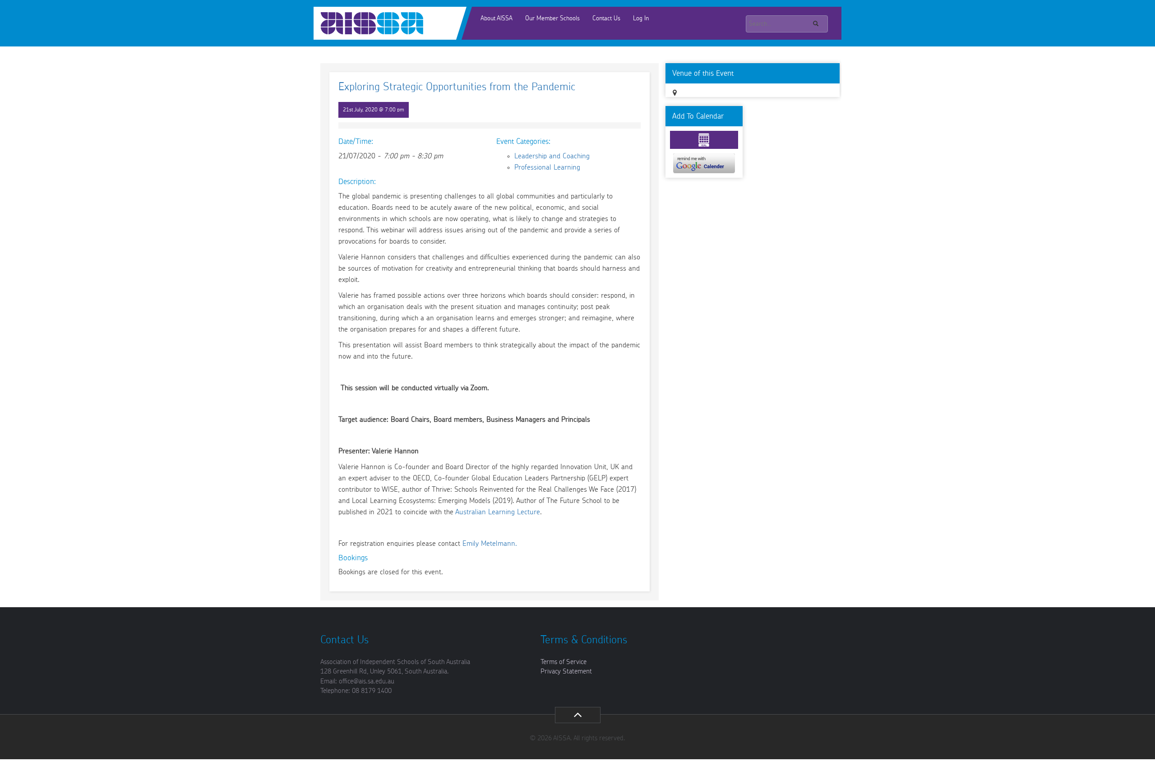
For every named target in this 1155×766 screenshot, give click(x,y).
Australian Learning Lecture (497, 512)
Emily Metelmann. (489, 543)
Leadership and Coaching (552, 156)
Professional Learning (547, 167)
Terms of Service (564, 662)
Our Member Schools (552, 18)
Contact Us (606, 18)
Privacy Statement (566, 671)
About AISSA (496, 18)
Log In (641, 18)
